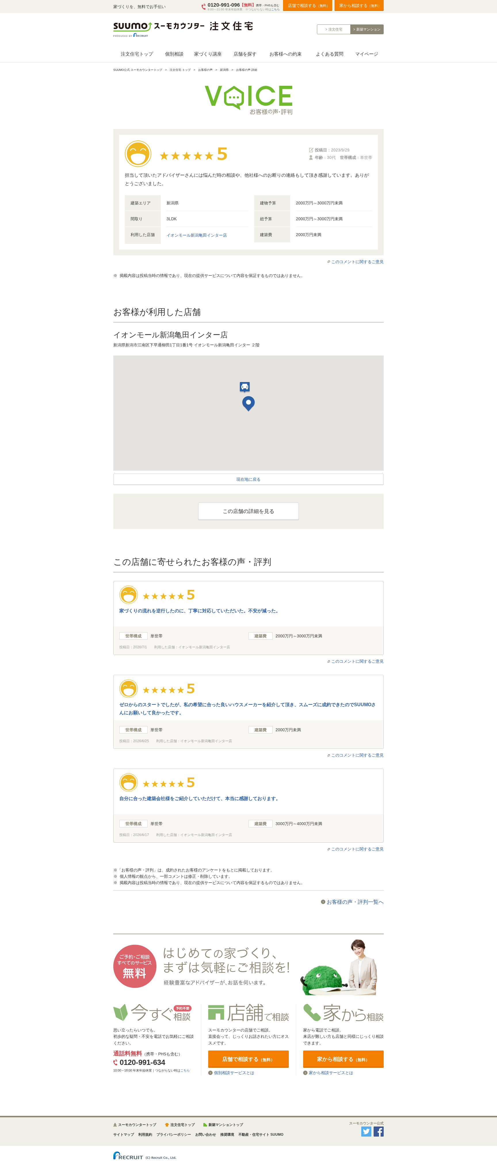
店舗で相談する (309, 5)
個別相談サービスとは (234, 1073)
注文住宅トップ (137, 54)
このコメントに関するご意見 (357, 262)
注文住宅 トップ (180, 69)
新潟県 (224, 69)
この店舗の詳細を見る (248, 511)
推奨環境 (227, 1135)
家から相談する (360, 5)
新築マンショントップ (226, 1124)
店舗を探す (245, 54)
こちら (275, 9)
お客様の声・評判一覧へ (355, 902)
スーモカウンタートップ (137, 1124)
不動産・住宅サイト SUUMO (260, 1135)
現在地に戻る (248, 479)
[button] (248, 404)
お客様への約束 (285, 54)
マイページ (366, 54)
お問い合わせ (205, 1135)
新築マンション (368, 29)
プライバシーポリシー (173, 1135)
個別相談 (174, 54)
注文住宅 (335, 29)
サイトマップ (123, 1135)
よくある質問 (329, 54)
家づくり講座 (208, 54)
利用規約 (145, 1135)
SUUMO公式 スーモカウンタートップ (137, 69)
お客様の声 (205, 69)
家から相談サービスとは (331, 1073)
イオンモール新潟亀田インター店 (197, 235)
